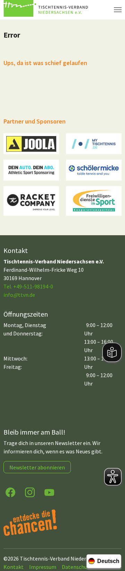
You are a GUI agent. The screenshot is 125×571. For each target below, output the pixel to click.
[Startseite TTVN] (46, 9)
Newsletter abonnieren (37, 467)
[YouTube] (49, 492)
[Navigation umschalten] (118, 10)
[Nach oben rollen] (113, 538)
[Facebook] (10, 492)
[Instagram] (29, 492)
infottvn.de (19, 294)
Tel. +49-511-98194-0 (28, 286)
